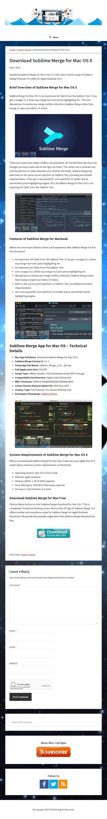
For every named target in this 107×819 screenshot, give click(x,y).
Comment (15, 585)
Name (13, 630)
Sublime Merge (49, 393)
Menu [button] (55, 37)
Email (12, 647)
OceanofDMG (53, 17)
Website (13, 663)
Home (12, 49)
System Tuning (24, 49)
